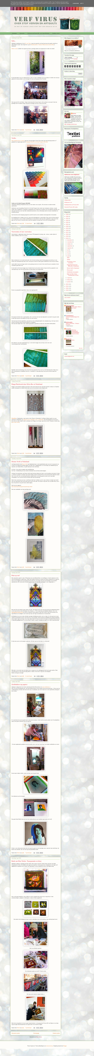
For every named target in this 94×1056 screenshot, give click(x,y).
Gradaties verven (55, 33)
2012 (67, 286)
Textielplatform (69, 315)
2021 (67, 224)
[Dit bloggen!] (38, 130)
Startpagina (14, 33)
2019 (67, 228)
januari (69, 281)
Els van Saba (28, 43)
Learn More (76, 3)
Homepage (36, 1033)
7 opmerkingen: (28, 852)
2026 (67, 214)
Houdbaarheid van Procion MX (71, 204)
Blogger (65, 1045)
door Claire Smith (15, 422)
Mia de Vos (68, 339)
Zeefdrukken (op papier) (19, 684)
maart (68, 277)
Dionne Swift (24, 464)
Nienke (74, 113)
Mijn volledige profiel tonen (70, 124)
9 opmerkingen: (28, 129)
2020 (67, 226)
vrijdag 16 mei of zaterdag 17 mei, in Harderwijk (33, 419)
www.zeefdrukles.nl (46, 687)
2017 (67, 232)
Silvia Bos (14, 418)
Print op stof (16, 575)
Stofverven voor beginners (71, 174)
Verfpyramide (67, 200)
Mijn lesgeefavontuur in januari (18, 140)
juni (68, 251)
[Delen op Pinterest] (42, 130)
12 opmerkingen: (29, 223)
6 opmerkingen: (28, 453)
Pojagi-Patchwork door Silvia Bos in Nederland (27, 384)
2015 (67, 236)
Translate (75, 58)
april (68, 255)
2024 (67, 218)
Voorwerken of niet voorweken (22, 232)
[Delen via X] (39, 130)
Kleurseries (22, 33)
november (69, 242)
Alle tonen (80, 348)
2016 (67, 234)
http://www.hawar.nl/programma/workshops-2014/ (22, 486)
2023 (67, 220)
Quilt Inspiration (70, 305)
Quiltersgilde (69, 322)
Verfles (14, 138)
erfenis (73, 340)
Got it (82, 3)
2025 (67, 216)
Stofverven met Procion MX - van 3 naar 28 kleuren (38, 33)
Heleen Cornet (15, 48)
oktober (69, 244)
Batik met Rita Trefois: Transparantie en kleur (26, 861)
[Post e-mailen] (34, 129)
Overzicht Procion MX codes (71, 207)
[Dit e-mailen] (36, 130)
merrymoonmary (49, 1045)
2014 (67, 238)
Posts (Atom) (39, 1037)
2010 (67, 290)
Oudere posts (56, 1033)
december (69, 240)
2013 (67, 284)
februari (69, 279)
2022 (67, 222)
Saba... (14, 41)
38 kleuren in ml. (68, 202)
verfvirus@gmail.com (69, 356)
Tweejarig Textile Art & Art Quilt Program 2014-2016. (37, 142)
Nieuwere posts (16, 1033)
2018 (67, 230)
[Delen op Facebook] (41, 130)
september (70, 245)
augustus (69, 248)
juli (68, 249)
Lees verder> (67, 297)
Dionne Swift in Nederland (20, 461)
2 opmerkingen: (28, 375)
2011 (67, 288)
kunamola (68, 328)
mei (68, 254)
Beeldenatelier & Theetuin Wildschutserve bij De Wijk (42, 44)
